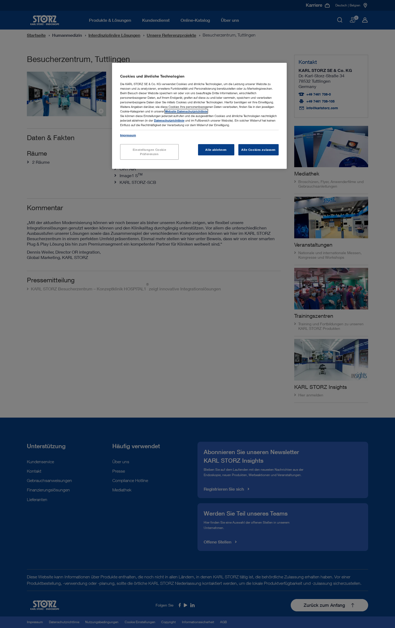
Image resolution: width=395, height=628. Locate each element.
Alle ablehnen (216, 149)
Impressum (128, 135)
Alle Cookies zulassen (258, 149)
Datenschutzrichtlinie (169, 120)
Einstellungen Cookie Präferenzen (149, 152)
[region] (199, 116)
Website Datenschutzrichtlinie (186, 111)
